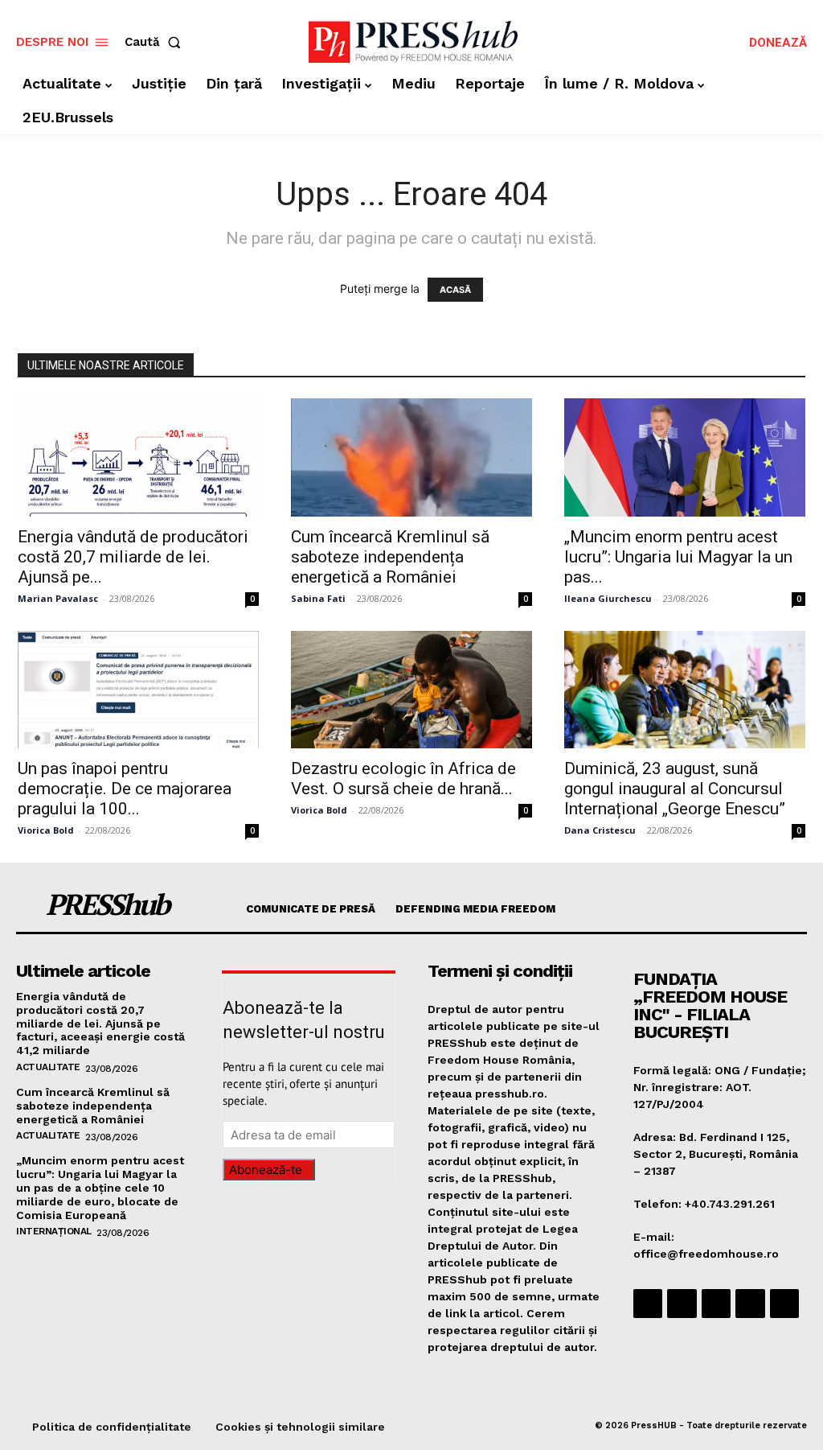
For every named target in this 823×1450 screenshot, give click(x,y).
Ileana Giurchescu (608, 598)
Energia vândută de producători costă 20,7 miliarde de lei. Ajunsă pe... (133, 557)
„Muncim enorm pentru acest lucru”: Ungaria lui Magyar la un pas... (678, 557)
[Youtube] (784, 1303)
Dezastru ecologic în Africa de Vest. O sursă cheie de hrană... (403, 778)
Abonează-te (265, 1169)
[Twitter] (749, 1303)
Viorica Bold (46, 830)
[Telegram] (716, 1303)
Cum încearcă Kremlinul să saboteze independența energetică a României (390, 557)
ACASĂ (455, 289)
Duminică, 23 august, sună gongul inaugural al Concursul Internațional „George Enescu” (674, 788)
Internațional (54, 1231)
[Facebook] (647, 1303)
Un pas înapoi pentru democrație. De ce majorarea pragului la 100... (124, 788)
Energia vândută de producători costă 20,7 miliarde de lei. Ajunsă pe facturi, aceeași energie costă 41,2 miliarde (100, 1023)
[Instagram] (681, 1303)
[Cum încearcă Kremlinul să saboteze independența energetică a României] (411, 457)
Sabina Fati (318, 598)
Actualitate (48, 1067)
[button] (156, 42)
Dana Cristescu (600, 830)
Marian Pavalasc (58, 598)
